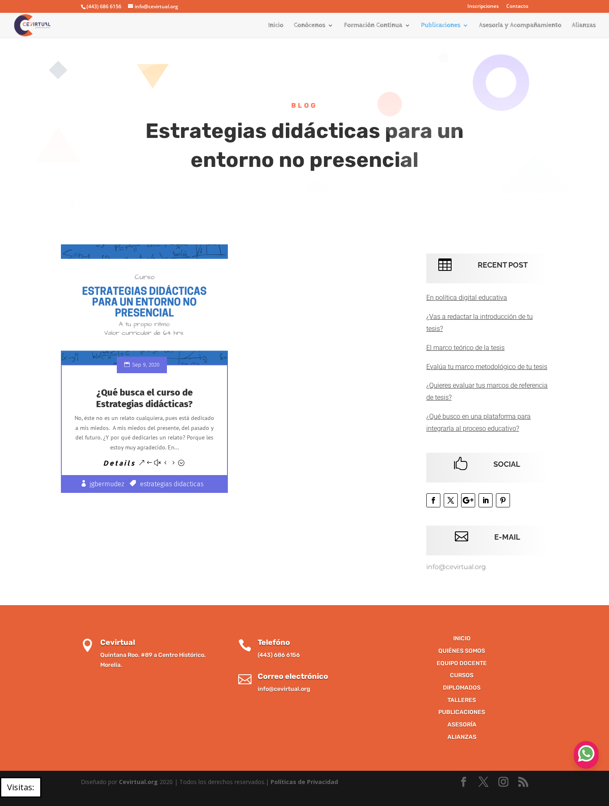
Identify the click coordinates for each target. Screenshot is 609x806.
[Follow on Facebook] (433, 500)
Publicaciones (440, 25)
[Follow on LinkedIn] (486, 500)
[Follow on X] (451, 500)
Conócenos (309, 25)
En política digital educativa (466, 298)
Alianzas (584, 25)
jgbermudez (106, 484)
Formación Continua (373, 25)
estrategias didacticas (171, 484)
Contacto (517, 7)
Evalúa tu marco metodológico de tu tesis (486, 367)
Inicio (275, 25)
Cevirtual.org (138, 782)
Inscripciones (483, 7)
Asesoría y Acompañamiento (520, 25)
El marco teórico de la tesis (465, 348)
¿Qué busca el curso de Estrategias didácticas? (144, 398)
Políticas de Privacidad (304, 782)
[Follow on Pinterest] (503, 500)
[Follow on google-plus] (468, 500)
